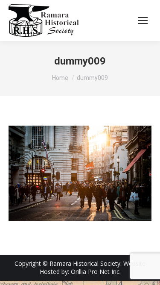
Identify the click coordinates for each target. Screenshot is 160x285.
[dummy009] (80, 173)
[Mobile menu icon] (142, 20)
